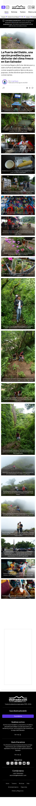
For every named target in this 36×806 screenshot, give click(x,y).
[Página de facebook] (7, 764)
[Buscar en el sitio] (7, 7)
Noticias (14, 12)
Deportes (24, 787)
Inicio (6, 12)
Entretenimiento (13, 787)
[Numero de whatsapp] (20, 764)
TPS (22, 17)
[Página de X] (11, 764)
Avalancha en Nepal (13, 17)
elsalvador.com (7, 24)
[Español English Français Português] (33, 7)
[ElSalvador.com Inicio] (18, 7)
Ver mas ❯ (17, 734)
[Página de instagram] (15, 764)
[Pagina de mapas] (29, 7)
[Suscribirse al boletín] (3, 7)
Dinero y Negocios (17, 791)
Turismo (23, 12)
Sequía (3, 17)
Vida (28, 783)
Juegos (28, 17)
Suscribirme (18, 716)
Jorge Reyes (14, 81)
